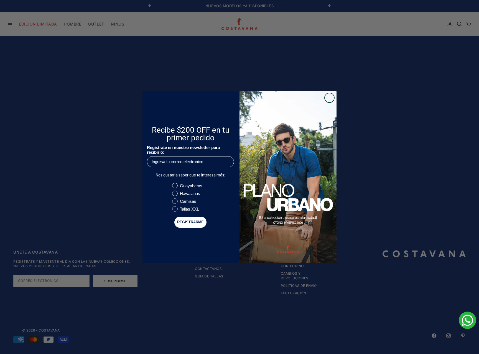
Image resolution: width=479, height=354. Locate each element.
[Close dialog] (329, 98)
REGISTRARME (190, 222)
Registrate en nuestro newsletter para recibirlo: (183, 150)
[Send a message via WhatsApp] (467, 320)
